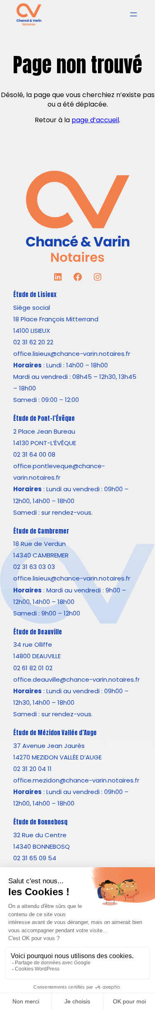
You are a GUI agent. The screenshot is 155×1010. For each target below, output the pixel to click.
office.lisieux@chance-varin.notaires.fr (71, 353)
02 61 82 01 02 (32, 668)
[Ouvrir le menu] (133, 14)
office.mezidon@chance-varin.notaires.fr (76, 780)
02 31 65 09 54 (34, 858)
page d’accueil (95, 120)
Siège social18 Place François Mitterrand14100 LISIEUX (55, 319)
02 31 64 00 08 (34, 454)
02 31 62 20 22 (33, 342)
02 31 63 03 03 (34, 566)
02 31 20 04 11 (32, 768)
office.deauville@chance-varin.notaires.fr (76, 679)
